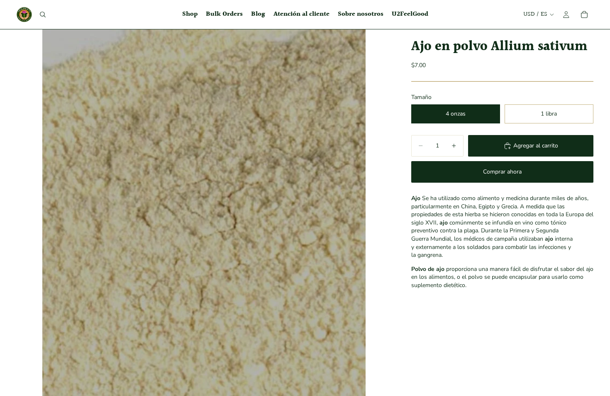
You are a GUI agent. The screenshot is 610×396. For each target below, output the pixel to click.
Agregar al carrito (535, 146)
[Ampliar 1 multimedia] (204, 212)
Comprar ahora (502, 172)
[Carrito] (584, 14)
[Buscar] (43, 14)
